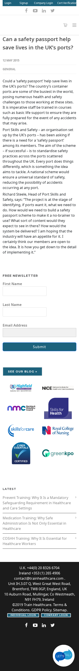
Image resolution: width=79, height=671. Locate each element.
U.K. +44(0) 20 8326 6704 (39, 567)
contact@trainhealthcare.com (38, 578)
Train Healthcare (37, 604)
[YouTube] (35, 10)
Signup (24, 3)
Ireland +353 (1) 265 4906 (39, 573)
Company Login (43, 3)
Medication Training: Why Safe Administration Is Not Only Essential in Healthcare (34, 523)
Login (8, 3)
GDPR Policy (41, 610)
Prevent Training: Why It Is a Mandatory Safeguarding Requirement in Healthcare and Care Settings (37, 503)
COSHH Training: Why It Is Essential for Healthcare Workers (35, 541)
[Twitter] (52, 10)
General (9, 69)
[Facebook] (26, 10)
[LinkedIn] (44, 10)
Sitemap (60, 610)
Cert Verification (67, 3)
